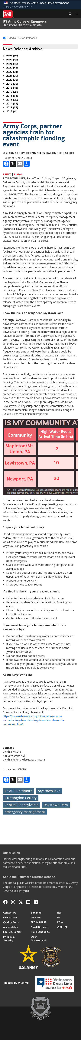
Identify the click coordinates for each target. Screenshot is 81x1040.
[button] (18, 7)
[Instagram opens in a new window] (13, 902)
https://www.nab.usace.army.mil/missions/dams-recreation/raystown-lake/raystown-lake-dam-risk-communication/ (33, 720)
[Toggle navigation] (75, 14)
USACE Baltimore (18, 791)
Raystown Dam (56, 804)
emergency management (25, 811)
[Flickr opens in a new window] (36, 902)
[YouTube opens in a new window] (28, 902)
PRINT (7, 174)
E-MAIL (18, 174)
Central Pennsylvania (21, 804)
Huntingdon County (21, 798)
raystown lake (49, 791)
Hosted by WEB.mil (16, 982)
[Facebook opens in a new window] (5, 902)
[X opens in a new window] (20, 902)
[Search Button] (69, 14)
